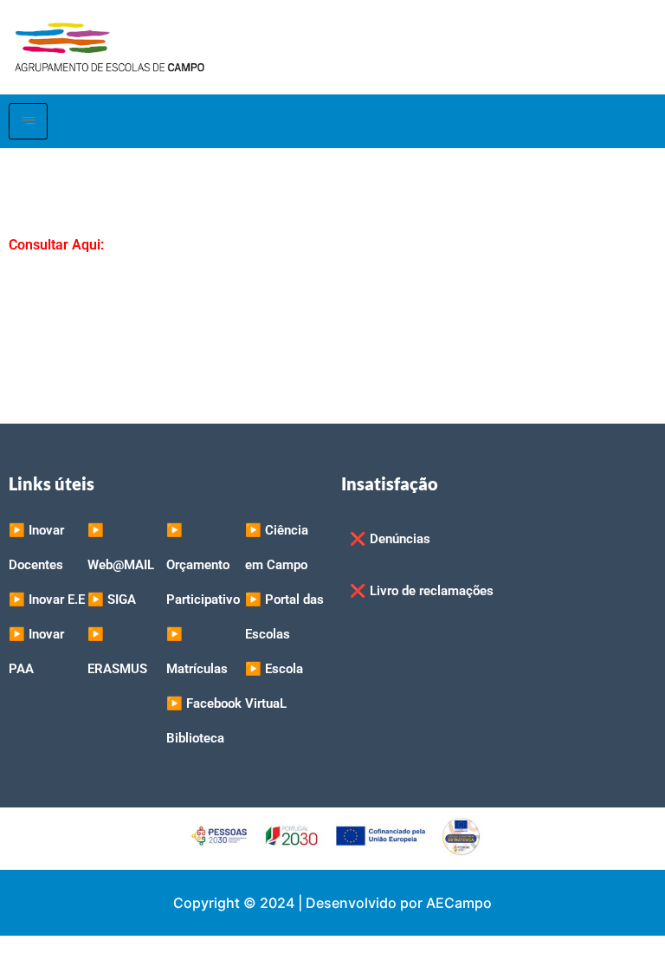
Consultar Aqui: (56, 245)
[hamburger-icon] (28, 121)
